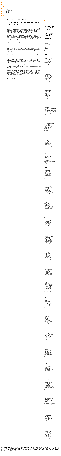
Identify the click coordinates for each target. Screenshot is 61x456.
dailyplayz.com (47, 417)
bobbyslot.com (46, 309)
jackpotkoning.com (47, 422)
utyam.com (46, 150)
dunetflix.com (46, 145)
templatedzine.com (47, 141)
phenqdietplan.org (47, 143)
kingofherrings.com (47, 223)
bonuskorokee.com (47, 412)
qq (44, 46)
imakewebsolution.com (48, 299)
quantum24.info (47, 376)
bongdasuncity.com (47, 318)
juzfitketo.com (46, 159)
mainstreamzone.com (48, 331)
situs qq (21, 447)
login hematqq (26, 449)
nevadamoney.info (47, 243)
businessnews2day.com (48, 382)
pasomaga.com (47, 160)
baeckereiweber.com (48, 57)
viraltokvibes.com (47, 194)
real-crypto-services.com (48, 126)
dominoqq (46, 48)
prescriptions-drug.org (48, 192)
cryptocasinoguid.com (48, 107)
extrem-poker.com (47, 131)
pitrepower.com (47, 260)
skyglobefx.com (47, 367)
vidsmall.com (46, 381)
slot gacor (41, 447)
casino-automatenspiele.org (49, 207)
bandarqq (46, 50)
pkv (45, 45)
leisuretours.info (47, 338)
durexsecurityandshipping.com (49, 122)
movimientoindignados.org (49, 146)
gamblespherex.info (47, 368)
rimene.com (46, 244)
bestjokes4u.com (47, 306)
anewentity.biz (46, 225)
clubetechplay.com (47, 415)
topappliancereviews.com (48, 268)
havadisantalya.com (47, 61)
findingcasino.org (47, 359)
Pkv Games (22, 19)
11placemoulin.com (47, 310)
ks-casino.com (46, 132)
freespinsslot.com (47, 320)
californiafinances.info (48, 241)
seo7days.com (46, 227)
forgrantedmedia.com (48, 184)
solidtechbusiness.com (48, 385)
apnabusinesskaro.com (48, 274)
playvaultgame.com (47, 435)
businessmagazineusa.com (49, 379)
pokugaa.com (46, 434)
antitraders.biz (47, 115)
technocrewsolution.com (48, 193)
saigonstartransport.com (48, 236)
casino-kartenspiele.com (48, 206)
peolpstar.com (46, 185)
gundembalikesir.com (48, 64)
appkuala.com (46, 226)
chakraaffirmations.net (48, 305)
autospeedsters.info (47, 363)
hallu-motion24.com (47, 254)
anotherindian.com (47, 156)
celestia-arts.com (47, 176)
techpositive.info (47, 343)
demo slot (51, 447)
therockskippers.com (48, 255)
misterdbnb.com (47, 401)
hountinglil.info (47, 304)
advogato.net (46, 202)
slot (14, 78)
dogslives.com (46, 351)
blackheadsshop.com (48, 389)
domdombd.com (47, 416)
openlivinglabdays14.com (48, 112)
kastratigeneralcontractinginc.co (50, 110)
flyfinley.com (46, 302)
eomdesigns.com (47, 370)
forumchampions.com (48, 177)
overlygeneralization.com (48, 334)
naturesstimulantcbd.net (48, 162)
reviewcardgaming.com (48, 386)
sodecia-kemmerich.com (48, 398)
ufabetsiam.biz (46, 82)
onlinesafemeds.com (48, 76)
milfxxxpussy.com (47, 147)
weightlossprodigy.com (48, 314)
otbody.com (46, 209)
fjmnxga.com (46, 235)
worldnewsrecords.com (48, 383)
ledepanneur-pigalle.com (48, 245)
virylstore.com (46, 189)
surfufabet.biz (46, 92)
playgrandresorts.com (48, 436)
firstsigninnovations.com (48, 180)
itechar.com (46, 65)
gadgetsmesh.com (47, 336)
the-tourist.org (47, 201)
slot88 (43, 449)
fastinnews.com (47, 419)
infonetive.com (47, 238)
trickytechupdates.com (48, 269)
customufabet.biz (47, 95)
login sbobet (51, 448)
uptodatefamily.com (47, 148)
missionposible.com (47, 263)
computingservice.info (48, 341)
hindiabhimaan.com (47, 270)
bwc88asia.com (47, 130)
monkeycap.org (47, 197)
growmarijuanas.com (48, 332)
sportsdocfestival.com (48, 438)
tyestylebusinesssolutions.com (49, 404)
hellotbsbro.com (47, 339)
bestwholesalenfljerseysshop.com (50, 111)
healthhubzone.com (47, 67)
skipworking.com (47, 212)
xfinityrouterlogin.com (48, 266)
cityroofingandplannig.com (49, 123)
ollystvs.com (46, 349)
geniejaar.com (46, 308)
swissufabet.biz (47, 83)
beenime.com (46, 397)
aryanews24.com (47, 116)
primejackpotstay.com (48, 433)
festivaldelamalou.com (48, 179)
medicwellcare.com (47, 380)
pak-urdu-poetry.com (48, 346)
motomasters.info (47, 373)
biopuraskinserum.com (48, 240)
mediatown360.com (47, 261)
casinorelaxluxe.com (47, 414)
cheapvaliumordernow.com (49, 396)
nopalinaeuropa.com (48, 163)
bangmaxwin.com (47, 237)
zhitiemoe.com (47, 154)
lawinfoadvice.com (47, 142)
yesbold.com (46, 66)
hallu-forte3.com (47, 253)
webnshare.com (47, 333)
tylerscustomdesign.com (48, 186)
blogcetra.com (47, 347)
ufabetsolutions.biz (47, 90)
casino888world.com (48, 400)
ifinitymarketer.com (47, 421)
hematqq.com (10, 449)
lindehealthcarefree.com (48, 285)
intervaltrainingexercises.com (49, 403)
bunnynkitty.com (47, 233)
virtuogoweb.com (47, 73)
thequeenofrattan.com (48, 354)
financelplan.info (47, 290)
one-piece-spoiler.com (48, 357)
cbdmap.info (46, 293)
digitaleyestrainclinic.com (48, 262)
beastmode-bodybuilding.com (49, 289)
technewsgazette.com (48, 221)
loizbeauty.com (47, 213)
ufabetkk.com (46, 219)
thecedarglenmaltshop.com (49, 281)
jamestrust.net (47, 210)
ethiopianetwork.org (48, 335)
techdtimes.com (47, 62)
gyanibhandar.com (47, 77)
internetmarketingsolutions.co (49, 348)
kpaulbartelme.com (47, 391)
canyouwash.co (47, 60)
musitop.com (46, 149)
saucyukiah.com (47, 170)
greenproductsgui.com (48, 324)
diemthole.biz (46, 218)
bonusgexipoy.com (47, 413)
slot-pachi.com (47, 319)
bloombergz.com (47, 204)
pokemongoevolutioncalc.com (49, 430)
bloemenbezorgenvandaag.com (49, 229)
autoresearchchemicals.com (49, 273)
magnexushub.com (47, 72)
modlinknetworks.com (48, 423)
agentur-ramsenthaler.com (49, 369)
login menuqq (16, 449)
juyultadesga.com (47, 125)
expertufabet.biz (47, 80)
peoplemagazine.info (48, 58)
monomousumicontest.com (49, 365)
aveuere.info (46, 322)
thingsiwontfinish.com (48, 440)
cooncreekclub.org (47, 174)
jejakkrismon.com (47, 217)
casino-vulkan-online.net (48, 259)
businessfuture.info (47, 291)
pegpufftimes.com (47, 175)
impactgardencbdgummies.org (49, 161)
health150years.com (47, 191)
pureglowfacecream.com (48, 222)
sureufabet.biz (46, 94)
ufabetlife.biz (46, 89)
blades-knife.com (47, 356)
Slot (26, 19)
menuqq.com (3, 447)
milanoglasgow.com (47, 252)
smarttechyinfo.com (47, 315)
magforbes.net (47, 196)
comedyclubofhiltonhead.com (49, 392)
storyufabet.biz (47, 96)
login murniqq (21, 449)
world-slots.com (47, 298)
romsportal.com (47, 437)
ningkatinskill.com (47, 139)
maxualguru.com (47, 317)
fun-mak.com (46, 399)
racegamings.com (47, 432)
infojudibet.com (47, 292)
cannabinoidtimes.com (48, 323)
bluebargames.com (47, 178)
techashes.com (47, 59)
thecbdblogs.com (47, 272)
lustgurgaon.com (47, 307)
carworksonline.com (48, 187)
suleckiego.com (47, 275)
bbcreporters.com (47, 106)
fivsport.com (46, 140)
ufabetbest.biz (46, 93)
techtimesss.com (47, 188)
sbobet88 (54, 448)
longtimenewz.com (47, 424)
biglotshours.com (47, 74)
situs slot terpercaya (48, 41)
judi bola (44, 447)
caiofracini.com (47, 342)
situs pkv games (47, 44)
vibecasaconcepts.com (48, 375)
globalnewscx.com (47, 350)
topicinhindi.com (47, 283)
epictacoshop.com (47, 239)
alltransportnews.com (48, 104)
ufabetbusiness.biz (47, 84)
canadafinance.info (47, 242)
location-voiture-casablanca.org (50, 390)
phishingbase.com (47, 431)
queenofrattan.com (47, 353)
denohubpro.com (47, 355)
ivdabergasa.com (47, 124)
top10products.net (47, 287)
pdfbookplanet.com (47, 352)
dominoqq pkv (11, 447)
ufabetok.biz (46, 99)
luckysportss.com (47, 425)
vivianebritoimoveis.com (48, 195)
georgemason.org (47, 282)
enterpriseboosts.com (48, 205)
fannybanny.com (47, 420)
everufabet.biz (46, 100)
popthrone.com (47, 297)
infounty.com (46, 128)
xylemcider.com (47, 157)
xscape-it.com (46, 117)
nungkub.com (46, 155)
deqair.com (46, 137)
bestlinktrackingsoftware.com (49, 407)
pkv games (11, 78)
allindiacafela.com (47, 257)
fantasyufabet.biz (47, 81)
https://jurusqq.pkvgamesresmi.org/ (11, 450)
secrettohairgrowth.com (48, 230)
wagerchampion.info (48, 364)
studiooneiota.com (47, 358)
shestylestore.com (47, 439)
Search (45, 18)
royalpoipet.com (47, 405)
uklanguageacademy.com (48, 284)
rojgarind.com (46, 326)
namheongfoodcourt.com (48, 251)
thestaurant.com (47, 406)
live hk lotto (46, 42)
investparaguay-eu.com (48, 129)
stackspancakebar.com (48, 250)
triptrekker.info (47, 371)
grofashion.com (47, 429)
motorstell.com (47, 190)
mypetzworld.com (47, 127)
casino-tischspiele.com (48, 208)
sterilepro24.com (47, 384)
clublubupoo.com (47, 408)
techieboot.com (47, 63)
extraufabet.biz (47, 88)
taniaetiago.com (47, 158)
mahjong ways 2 (8, 448)
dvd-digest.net (47, 246)
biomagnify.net (47, 164)
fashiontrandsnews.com (48, 105)
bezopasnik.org (47, 234)
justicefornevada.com (48, 337)
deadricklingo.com (47, 366)
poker (45, 47)
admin (13, 19)
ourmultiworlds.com (47, 173)
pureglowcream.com (48, 228)
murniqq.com (5, 449)
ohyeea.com (46, 153)
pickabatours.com (47, 288)
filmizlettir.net (46, 172)
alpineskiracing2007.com (48, 258)
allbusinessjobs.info (47, 286)
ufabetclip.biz (46, 79)
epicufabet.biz (46, 97)
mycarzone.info (47, 374)
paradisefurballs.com (48, 321)
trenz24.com (46, 211)
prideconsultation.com (48, 303)
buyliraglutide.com (47, 75)
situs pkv (37, 447)
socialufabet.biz (47, 91)
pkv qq (7, 447)
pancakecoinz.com (47, 301)
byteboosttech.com (47, 71)
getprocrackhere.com (48, 418)
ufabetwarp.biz (47, 78)
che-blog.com (46, 300)
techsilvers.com (47, 138)
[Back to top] (59, 454)
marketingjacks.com (48, 267)
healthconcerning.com (48, 325)
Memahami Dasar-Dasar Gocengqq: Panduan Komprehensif (48, 34)
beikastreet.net (47, 171)
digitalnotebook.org (47, 316)
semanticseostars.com (48, 330)
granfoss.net (46, 256)
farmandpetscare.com (48, 340)
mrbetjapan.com (47, 224)
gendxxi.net (46, 372)
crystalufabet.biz (47, 98)
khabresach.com (47, 271)
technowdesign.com (47, 121)
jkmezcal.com (46, 402)
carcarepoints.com (47, 133)
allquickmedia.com (47, 220)
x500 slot (55, 447)
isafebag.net (46, 203)
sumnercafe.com (47, 144)
